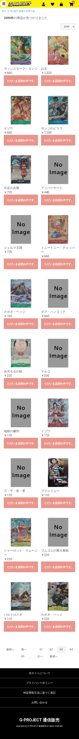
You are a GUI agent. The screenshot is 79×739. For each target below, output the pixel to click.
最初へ (10, 649)
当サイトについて (39, 673)
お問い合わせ (39, 702)
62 (51, 649)
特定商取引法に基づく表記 (39, 692)
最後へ (54, 656)
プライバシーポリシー (39, 682)
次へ (40, 656)
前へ (24, 649)
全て (4, 11)
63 (61, 649)
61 (41, 649)
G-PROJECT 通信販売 (39, 720)
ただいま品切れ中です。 (22, 80)
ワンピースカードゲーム (22, 11)
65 (22, 656)
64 (71, 649)
